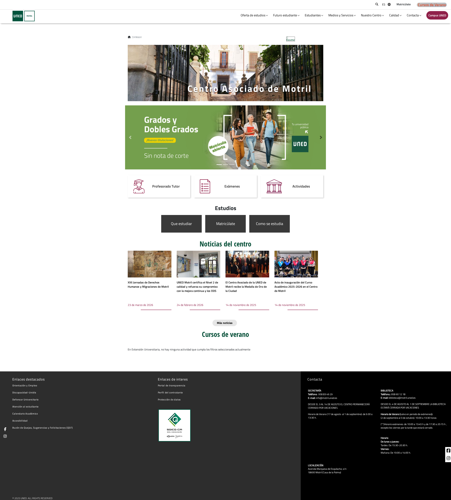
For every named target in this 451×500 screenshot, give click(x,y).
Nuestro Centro (371, 15)
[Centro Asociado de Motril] (21, 16)
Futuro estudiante (285, 15)
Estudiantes (313, 15)
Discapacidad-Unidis (24, 392)
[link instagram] (448, 459)
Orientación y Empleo (24, 385)
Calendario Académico (25, 413)
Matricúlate (225, 224)
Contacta (413, 15)
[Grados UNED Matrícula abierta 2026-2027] (225, 137)
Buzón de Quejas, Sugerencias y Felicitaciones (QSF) (42, 427)
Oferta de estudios (253, 15)
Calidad (394, 15)
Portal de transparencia (171, 385)
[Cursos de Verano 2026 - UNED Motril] (432, 4)
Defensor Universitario (25, 399)
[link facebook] (448, 451)
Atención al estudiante (25, 406)
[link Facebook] (4, 429)
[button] (130, 137)
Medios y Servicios (340, 15)
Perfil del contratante (170, 392)
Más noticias (225, 323)
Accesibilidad (20, 420)
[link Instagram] (4, 436)
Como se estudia (269, 224)
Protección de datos (169, 399)
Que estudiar (181, 224)
